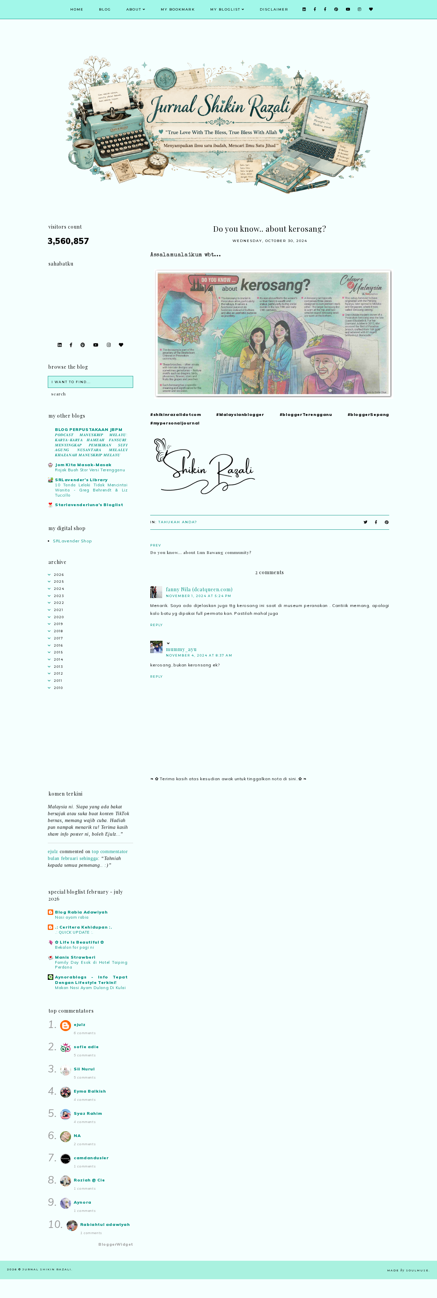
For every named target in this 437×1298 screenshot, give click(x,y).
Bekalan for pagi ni (74, 947)
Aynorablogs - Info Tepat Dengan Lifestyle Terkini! (91, 979)
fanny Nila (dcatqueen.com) (199, 589)
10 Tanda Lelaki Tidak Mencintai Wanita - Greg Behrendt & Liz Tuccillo (91, 490)
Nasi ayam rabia (72, 917)
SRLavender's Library (81, 479)
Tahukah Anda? (177, 522)
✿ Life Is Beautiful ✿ (79, 942)
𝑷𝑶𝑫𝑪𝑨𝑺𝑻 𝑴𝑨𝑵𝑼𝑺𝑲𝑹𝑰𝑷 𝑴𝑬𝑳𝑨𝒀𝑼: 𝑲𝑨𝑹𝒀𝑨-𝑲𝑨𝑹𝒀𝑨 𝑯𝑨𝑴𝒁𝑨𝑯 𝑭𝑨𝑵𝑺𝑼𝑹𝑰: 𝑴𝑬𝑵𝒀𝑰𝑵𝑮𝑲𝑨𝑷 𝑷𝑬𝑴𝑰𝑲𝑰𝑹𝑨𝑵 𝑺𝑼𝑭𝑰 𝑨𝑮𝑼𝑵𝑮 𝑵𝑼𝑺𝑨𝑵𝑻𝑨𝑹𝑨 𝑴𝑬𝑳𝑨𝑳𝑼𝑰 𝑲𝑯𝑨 (91, 444)
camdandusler (91, 1157)
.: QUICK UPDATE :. (74, 932)
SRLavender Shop (72, 540)
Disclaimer (274, 9)
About (133, 9)
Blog (105, 9)
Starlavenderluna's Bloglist (89, 504)
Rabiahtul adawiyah (105, 1224)
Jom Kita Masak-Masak (83, 464)
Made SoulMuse (408, 1270)
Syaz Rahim (88, 1113)
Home (77, 9)
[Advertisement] (269, 847)
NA (77, 1135)
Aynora (82, 1202)
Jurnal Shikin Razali (47, 1269)
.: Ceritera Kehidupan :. (83, 927)
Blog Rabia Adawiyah (81, 912)
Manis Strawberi (75, 957)
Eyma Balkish (90, 1091)
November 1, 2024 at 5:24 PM (198, 596)
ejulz (53, 844)
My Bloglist (225, 9)
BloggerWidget (115, 1244)
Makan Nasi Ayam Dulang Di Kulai (90, 987)
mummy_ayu (181, 649)
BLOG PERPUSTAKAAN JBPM (88, 429)
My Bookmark (178, 9)
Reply (156, 625)
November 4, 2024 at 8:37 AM (199, 655)
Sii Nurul (84, 1068)
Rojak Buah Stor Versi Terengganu (90, 470)
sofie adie (86, 1046)
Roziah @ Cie (89, 1179)
